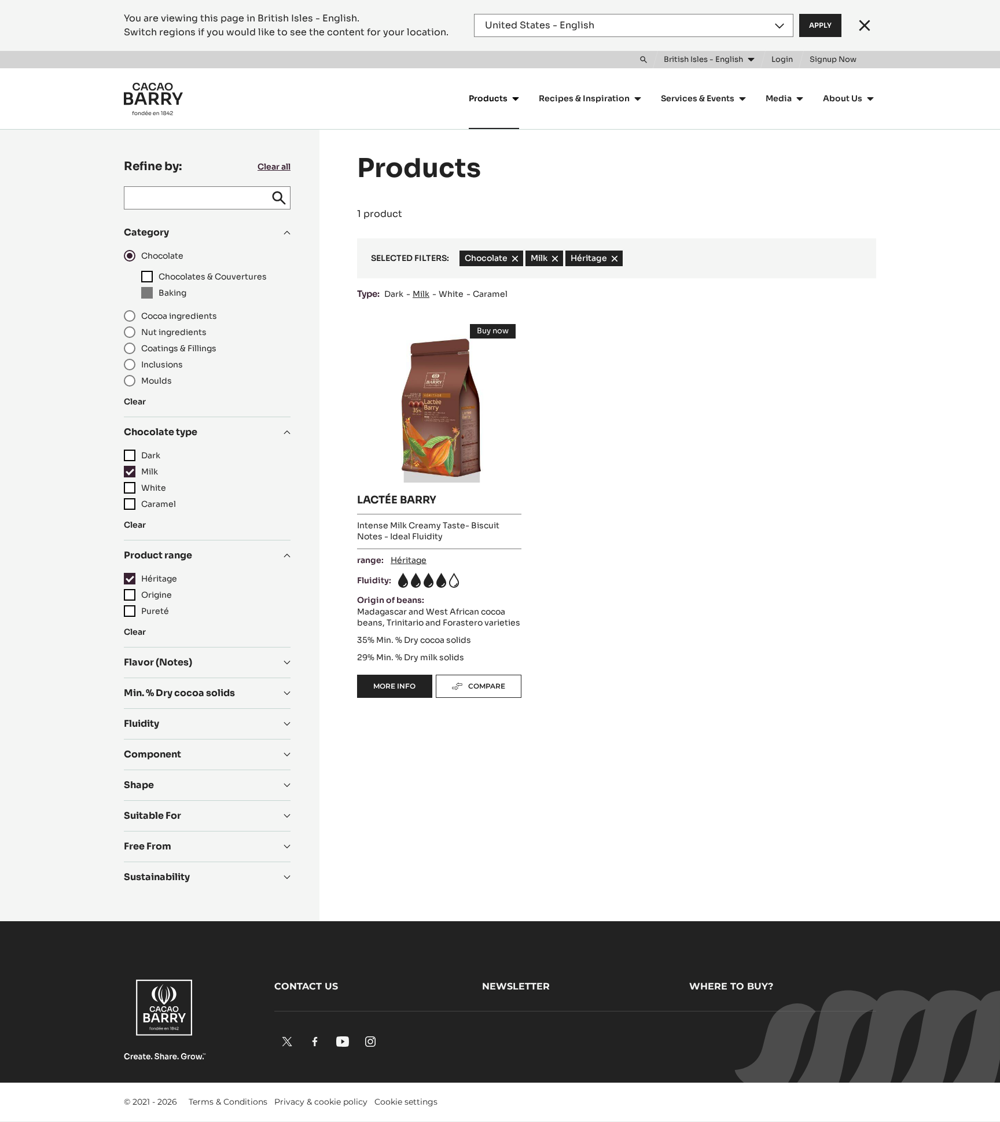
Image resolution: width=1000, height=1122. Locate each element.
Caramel (490, 294)
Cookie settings (406, 1102)
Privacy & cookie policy (320, 1102)
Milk (421, 294)
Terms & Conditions (228, 1102)
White (451, 294)
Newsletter (516, 986)
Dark (393, 294)
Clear (135, 401)
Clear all (274, 166)
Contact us (306, 986)
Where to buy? (731, 986)
